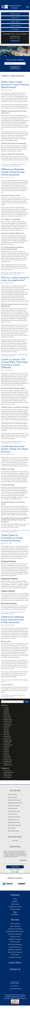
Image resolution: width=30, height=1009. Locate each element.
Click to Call (15, 18)
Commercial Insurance (9, 772)
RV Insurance (11, 828)
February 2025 (7, 736)
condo (18, 164)
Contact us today (14, 527)
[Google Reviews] (15, 872)
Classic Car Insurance (14, 805)
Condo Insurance (9, 164)
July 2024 (6, 748)
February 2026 (7, 716)
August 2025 (7, 726)
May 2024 (6, 751)
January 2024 (7, 758)
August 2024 (7, 746)
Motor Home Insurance (14, 825)
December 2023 (8, 760)
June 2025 (6, 729)
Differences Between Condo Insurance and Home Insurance (12, 172)
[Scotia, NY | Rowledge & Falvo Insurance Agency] (11, 6)
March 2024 (6, 755)
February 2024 (7, 756)
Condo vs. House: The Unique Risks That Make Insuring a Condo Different (14, 363)
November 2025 (8, 721)
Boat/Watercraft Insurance (15, 803)
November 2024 (8, 741)
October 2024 (7, 743)
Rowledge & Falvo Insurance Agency (9, 165)
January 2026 (7, 718)
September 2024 (8, 744)
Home (15, 901)
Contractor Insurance (14, 811)
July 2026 (6, 708)
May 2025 (6, 731)
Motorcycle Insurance (14, 822)
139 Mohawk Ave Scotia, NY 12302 (14, 985)
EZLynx (22, 999)
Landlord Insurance (13, 819)
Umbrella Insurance (13, 831)
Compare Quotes (15, 912)
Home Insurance (8, 777)
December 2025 (8, 719)
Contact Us (15, 917)
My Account (15, 29)
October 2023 (7, 763)
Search (2, 699)
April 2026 (6, 713)
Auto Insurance (7, 770)
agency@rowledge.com (16, 991)
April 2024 (6, 753)
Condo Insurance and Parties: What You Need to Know (14, 449)
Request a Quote (15, 14)
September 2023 (8, 765)
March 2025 (6, 734)
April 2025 (6, 733)
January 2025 (7, 738)
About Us (15, 904)
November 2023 (8, 761)
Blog (15, 914)
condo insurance (20, 441)
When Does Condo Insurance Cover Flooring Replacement (15, 84)
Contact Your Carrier (15, 909)
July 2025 (6, 728)
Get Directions (15, 41)
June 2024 (6, 750)
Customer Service (15, 25)
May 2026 (6, 711)
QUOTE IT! (15, 67)
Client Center (15, 906)
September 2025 (8, 724)
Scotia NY (11, 356)
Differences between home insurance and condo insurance (12, 619)
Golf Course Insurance (14, 817)
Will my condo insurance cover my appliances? (15, 279)
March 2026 (6, 714)
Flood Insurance (7, 775)
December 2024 (8, 739)
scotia (19, 165)
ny (25, 164)
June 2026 (6, 709)
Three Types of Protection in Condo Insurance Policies (12, 538)
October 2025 (7, 723)
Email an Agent (15, 21)
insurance (22, 164)
